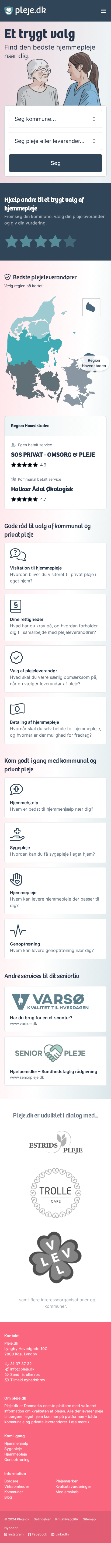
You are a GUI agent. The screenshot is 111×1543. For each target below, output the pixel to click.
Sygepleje (13, 1448)
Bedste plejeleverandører (45, 277)
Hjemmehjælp (16, 1443)
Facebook (39, 1534)
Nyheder (11, 1528)
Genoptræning (17, 1459)
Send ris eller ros (25, 1374)
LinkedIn (62, 1534)
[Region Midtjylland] (35, 351)
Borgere (11, 1481)
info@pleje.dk (22, 1369)
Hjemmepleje (15, 1454)
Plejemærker (67, 1481)
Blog (8, 1497)
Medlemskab (67, 1491)
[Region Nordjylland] (35, 312)
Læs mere (78, 1421)
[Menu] (103, 11)
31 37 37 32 (21, 1363)
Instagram (16, 1534)
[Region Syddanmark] (35, 390)
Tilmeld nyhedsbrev (27, 1379)
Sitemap (89, 1519)
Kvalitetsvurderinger (73, 1486)
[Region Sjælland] (76, 380)
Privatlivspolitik (67, 1519)
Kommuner (13, 1491)
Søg (56, 163)
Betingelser (42, 1519)
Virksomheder (16, 1486)
